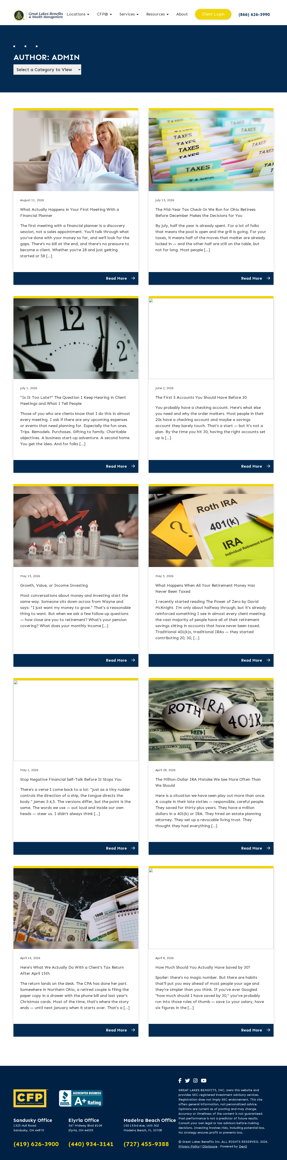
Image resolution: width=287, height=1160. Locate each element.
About (182, 14)
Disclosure (209, 1146)
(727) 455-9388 (146, 1144)
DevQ (243, 1146)
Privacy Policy (189, 1146)
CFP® (102, 14)
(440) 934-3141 (91, 1144)
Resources (155, 14)
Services (127, 14)
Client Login (213, 14)
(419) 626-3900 (36, 1144)
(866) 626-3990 (254, 14)
